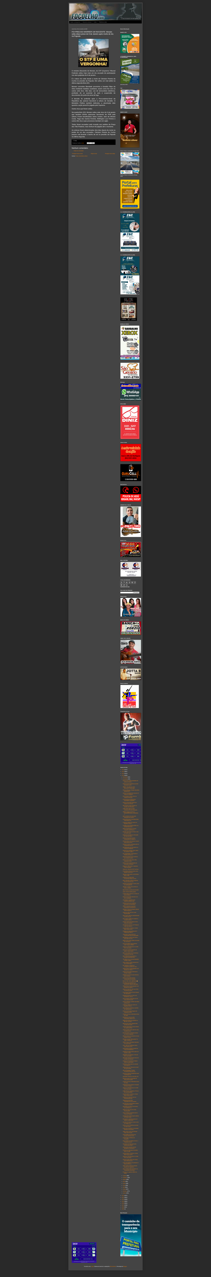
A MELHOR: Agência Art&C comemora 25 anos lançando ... (130, 809)
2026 (123, 769)
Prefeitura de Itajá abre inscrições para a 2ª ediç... (130, 1151)
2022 (123, 1195)
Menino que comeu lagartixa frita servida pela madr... (130, 1024)
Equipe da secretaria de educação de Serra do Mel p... (130, 835)
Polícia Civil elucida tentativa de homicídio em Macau (130, 863)
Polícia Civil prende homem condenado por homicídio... (129, 978)
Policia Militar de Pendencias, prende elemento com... (129, 1135)
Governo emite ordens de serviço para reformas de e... (130, 1160)
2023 (123, 775)
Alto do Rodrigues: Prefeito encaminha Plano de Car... (129, 1071)
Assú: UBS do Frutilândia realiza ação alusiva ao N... (130, 1046)
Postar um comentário (79, 150)
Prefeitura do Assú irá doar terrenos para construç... (131, 975)
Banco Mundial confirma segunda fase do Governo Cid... (130, 881)
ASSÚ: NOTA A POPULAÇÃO (129, 891)
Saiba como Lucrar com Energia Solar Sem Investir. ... (130, 1132)
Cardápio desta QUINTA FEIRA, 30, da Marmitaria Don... (131, 826)
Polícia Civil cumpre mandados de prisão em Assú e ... (130, 781)
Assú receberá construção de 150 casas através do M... (130, 999)
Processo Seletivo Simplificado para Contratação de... (131, 1074)
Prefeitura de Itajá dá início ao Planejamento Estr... (129, 1098)
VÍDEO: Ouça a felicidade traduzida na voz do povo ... (131, 1043)
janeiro (124, 1193)
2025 (123, 771)
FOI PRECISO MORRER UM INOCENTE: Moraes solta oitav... (130, 983)
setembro (125, 1177)
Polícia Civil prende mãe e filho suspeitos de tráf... (130, 860)
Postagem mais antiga (110, 153)
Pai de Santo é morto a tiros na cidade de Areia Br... (130, 797)
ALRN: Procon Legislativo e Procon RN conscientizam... (131, 1091)
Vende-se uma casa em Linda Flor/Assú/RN (129, 913)
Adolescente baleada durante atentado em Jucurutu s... (129, 1148)
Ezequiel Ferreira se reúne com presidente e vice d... (130, 996)
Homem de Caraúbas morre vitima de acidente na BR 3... (130, 851)
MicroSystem (113, 1266)
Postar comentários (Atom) (81, 156)
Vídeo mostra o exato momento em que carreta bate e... (130, 963)
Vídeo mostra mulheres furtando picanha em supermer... (130, 1166)
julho (124, 1181)
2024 (123, 773)
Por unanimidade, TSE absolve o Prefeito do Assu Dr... (130, 854)
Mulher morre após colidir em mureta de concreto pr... (131, 941)
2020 (123, 1199)
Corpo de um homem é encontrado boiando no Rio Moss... (130, 1129)
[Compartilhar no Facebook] (92, 143)
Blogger (125, 1266)
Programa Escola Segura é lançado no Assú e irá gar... (131, 1085)
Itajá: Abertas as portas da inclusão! (131, 889)
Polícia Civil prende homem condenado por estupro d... (129, 838)
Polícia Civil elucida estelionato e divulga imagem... (130, 972)
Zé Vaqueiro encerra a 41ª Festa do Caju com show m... (131, 925)
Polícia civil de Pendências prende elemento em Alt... (130, 784)
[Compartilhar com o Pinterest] (94, 143)
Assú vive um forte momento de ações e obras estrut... (130, 950)
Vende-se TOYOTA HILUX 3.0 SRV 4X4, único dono (130, 947)
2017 (123, 1205)
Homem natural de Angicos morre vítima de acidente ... (130, 922)
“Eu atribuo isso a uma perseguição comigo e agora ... (131, 960)
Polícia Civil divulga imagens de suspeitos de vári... (130, 1012)
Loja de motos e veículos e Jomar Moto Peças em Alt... (130, 928)
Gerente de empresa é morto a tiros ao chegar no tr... (131, 1123)
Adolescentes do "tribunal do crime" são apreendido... (131, 1068)
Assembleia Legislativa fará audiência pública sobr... (129, 900)
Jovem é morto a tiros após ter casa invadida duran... (131, 1030)
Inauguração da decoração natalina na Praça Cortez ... (131, 1116)
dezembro (125, 777)
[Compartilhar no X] (91, 143)
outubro (125, 1175)
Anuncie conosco (87, 22)
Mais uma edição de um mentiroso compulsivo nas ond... (130, 953)
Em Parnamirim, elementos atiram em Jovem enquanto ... (130, 1033)
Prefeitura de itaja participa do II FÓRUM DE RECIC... (130, 932)
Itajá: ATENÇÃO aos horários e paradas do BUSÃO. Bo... (129, 957)
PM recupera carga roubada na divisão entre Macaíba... (130, 806)
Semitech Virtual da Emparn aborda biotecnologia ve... (131, 910)
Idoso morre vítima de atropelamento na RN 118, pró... (131, 916)
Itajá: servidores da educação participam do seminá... (129, 817)
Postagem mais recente (77, 153)
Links (95, 22)
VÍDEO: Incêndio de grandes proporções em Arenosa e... (129, 907)
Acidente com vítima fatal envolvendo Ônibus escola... (130, 878)
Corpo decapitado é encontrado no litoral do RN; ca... (130, 1163)
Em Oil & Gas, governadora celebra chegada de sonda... (131, 1104)
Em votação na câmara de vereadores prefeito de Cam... (130, 966)
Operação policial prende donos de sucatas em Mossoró (131, 1058)
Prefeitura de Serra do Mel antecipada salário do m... (129, 1018)
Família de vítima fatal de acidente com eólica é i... (130, 1065)
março (124, 1189)
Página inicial (94, 153)
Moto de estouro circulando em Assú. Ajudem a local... (131, 1036)
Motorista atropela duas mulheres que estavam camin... (130, 857)
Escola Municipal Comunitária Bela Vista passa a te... (131, 820)
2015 (123, 1209)
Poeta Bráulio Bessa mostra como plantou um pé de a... (130, 872)
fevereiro (125, 1191)
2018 (123, 1203)
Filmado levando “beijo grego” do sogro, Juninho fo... (130, 1040)
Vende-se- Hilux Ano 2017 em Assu (131, 869)
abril (124, 1187)
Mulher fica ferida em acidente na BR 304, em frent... (130, 1021)
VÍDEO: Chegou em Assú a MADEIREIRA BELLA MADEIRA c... (130, 813)
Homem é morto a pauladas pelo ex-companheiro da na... (131, 845)
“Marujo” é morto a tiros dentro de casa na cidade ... (130, 887)
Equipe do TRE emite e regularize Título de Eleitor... (130, 867)
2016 (123, 1207)
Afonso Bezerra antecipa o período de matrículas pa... (130, 1008)
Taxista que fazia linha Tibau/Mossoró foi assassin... (130, 1101)
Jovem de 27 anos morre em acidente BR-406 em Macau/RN (130, 935)
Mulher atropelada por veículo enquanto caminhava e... (129, 829)
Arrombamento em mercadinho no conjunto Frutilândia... (130, 848)
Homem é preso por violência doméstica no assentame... (129, 904)
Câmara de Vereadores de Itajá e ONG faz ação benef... (130, 1061)
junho (124, 1183)
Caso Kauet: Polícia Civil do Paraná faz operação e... (131, 993)
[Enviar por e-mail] (87, 143)
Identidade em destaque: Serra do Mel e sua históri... (130, 1055)
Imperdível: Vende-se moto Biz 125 (130, 1076)
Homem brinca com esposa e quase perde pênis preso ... (131, 842)
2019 (123, 1201)
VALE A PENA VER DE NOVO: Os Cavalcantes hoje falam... (130, 1169)
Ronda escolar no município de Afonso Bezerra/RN (130, 1079)
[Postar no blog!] (89, 143)
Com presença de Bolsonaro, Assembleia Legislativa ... (129, 800)
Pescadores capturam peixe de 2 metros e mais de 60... (130, 1119)
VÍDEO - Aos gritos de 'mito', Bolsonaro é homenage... (129, 787)
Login (92, 1266)
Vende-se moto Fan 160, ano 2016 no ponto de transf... (130, 990)
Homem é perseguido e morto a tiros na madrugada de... (131, 884)
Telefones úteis (103, 22)
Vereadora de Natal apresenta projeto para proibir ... (129, 1144)
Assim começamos (75, 22)
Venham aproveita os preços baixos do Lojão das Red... (131, 1027)
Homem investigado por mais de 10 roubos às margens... (131, 794)
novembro (125, 779)
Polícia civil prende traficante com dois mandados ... (130, 897)
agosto (124, 1179)
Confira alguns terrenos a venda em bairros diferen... (131, 894)
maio (124, 1185)
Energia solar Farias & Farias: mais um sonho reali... (130, 832)
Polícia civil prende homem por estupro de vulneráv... (130, 803)
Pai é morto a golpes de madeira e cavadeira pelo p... (130, 919)
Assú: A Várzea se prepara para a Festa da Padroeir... (130, 1113)
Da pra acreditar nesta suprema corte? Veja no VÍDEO (130, 944)
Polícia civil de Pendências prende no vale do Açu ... (130, 1126)
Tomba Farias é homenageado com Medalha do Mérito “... (131, 969)
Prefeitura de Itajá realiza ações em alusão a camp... (131, 1052)
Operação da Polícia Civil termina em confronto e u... (130, 1107)
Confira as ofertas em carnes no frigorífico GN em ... (130, 823)
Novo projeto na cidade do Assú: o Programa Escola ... (130, 1141)
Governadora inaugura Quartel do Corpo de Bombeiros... (130, 1049)
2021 (123, 1197)
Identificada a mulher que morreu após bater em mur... (130, 938)
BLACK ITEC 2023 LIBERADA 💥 (130, 981)
